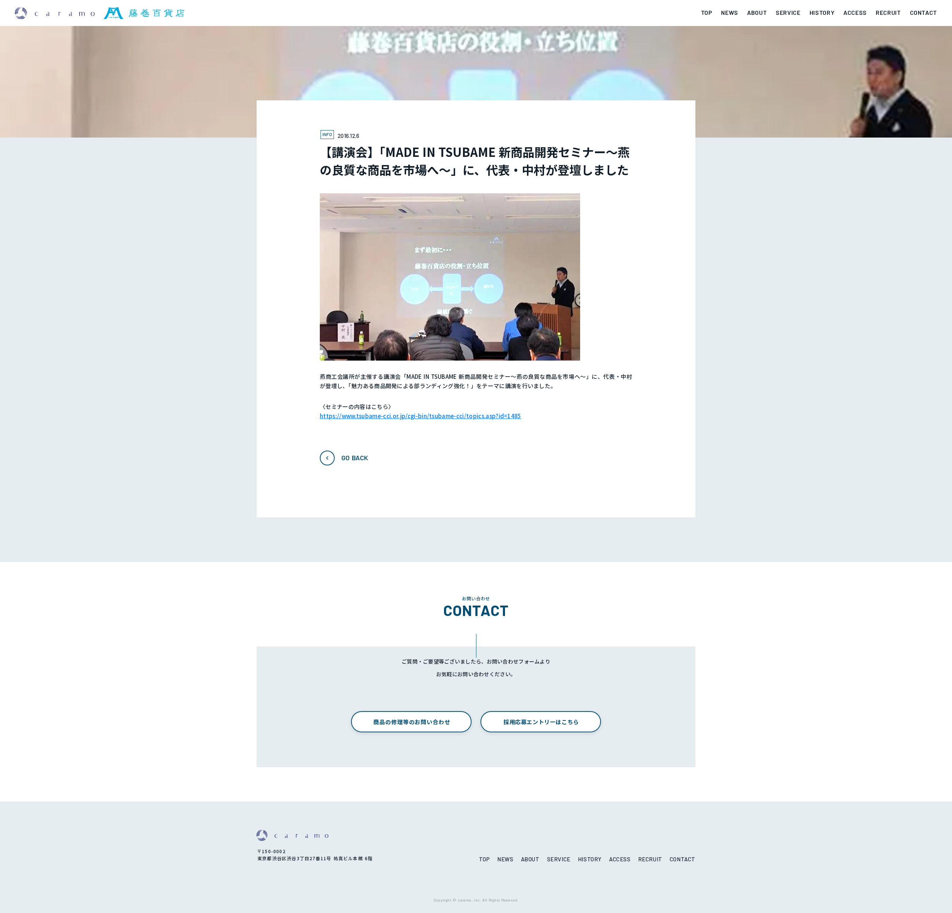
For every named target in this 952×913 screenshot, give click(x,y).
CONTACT (923, 12)
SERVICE (788, 12)
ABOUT (757, 12)
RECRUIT (888, 12)
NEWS (729, 12)
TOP (707, 12)
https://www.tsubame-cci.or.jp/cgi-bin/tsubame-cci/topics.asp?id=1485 (420, 416)
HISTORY (822, 12)
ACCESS (855, 12)
